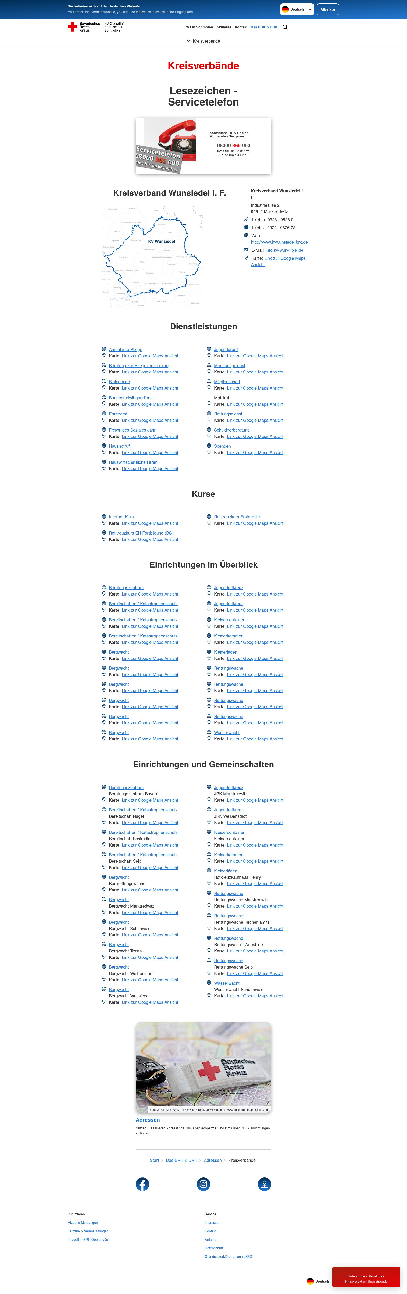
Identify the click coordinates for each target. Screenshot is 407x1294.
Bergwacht (119, 652)
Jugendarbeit (226, 349)
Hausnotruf (119, 446)
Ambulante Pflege (125, 349)
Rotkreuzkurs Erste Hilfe (237, 517)
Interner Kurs (121, 517)
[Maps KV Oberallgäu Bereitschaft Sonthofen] (264, 1184)
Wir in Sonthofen (199, 27)
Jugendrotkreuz (228, 587)
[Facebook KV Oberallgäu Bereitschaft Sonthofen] (142, 1184)
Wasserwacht (227, 732)
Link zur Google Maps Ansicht (150, 356)
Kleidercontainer (229, 619)
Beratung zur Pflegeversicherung (140, 365)
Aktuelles (223, 27)
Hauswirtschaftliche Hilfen (133, 462)
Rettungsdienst (228, 414)
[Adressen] (203, 1067)
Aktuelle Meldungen (83, 1222)
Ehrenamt (118, 414)
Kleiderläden (225, 652)
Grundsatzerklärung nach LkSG (228, 1256)
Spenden (222, 446)
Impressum (213, 1222)
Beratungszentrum (126, 587)
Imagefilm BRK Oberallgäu (88, 1239)
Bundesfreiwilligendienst (131, 397)
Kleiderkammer (228, 636)
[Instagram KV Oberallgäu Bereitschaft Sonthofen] (203, 1184)
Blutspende (119, 381)
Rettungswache (228, 668)
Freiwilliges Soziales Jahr (132, 430)
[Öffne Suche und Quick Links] (285, 27)
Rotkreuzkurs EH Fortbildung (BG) (141, 533)
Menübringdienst (229, 365)
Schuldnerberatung (232, 430)
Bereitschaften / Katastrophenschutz (143, 603)
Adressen (148, 1119)
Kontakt (241, 27)
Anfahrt (210, 1239)
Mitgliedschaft (227, 381)
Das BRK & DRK (264, 27)
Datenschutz (214, 1247)
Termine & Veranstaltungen (88, 1231)
